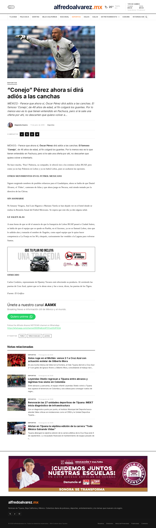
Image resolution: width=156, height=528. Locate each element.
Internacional (139, 17)
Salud (95, 17)
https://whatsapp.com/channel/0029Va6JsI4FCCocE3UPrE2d (34, 328)
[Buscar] (146, 17)
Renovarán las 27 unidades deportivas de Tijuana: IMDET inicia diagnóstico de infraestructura (60, 404)
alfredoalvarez (78, 7)
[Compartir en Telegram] (37, 134)
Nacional (64, 17)
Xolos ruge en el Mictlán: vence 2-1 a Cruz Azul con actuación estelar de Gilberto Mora (57, 360)
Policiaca (24, 17)
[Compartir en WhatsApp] (32, 134)
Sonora (126, 17)
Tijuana (13, 17)
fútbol (22, 336)
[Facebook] (15, 514)
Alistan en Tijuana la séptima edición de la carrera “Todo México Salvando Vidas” (60, 428)
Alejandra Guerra (21, 125)
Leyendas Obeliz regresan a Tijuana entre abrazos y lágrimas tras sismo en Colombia (58, 380)
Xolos (86, 17)
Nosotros (101, 523)
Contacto (144, 523)
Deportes (76, 17)
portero (47, 336)
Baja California (49, 17)
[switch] (11, 7)
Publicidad (135, 523)
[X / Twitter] (10, 514)
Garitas (35, 17)
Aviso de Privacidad (122, 523)
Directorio (109, 523)
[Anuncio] (51, 259)
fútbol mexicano (35, 336)
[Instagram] (19, 514)
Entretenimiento (110, 17)
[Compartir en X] (27, 134)
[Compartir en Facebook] (22, 134)
